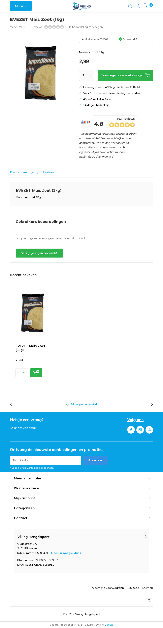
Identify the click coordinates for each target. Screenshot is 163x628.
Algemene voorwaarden (108, 588)
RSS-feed (133, 588)
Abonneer (95, 460)
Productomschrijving (24, 172)
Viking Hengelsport (87, 614)
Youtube (149, 430)
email (32, 428)
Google (109, 624)
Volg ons (135, 419)
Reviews (48, 172)
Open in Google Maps (66, 553)
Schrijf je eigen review (37, 253)
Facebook (131, 430)
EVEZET (22, 27)
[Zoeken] (130, 6)
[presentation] (13, 404)
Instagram (140, 430)
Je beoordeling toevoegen (86, 27)
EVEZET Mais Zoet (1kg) (30, 348)
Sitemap (147, 588)
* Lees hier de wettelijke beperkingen (32, 467)
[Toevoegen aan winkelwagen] (36, 372)
